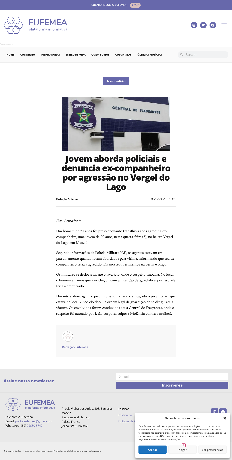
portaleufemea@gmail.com (33, 421)
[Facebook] (213, 25)
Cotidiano (27, 54)
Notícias (121, 81)
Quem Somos (100, 54)
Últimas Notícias (149, 54)
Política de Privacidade (133, 415)
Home (10, 54)
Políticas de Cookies (131, 421)
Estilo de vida (76, 54)
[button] (225, 418)
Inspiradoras (50, 54)
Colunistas (123, 54)
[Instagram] (194, 25)
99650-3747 (34, 426)
